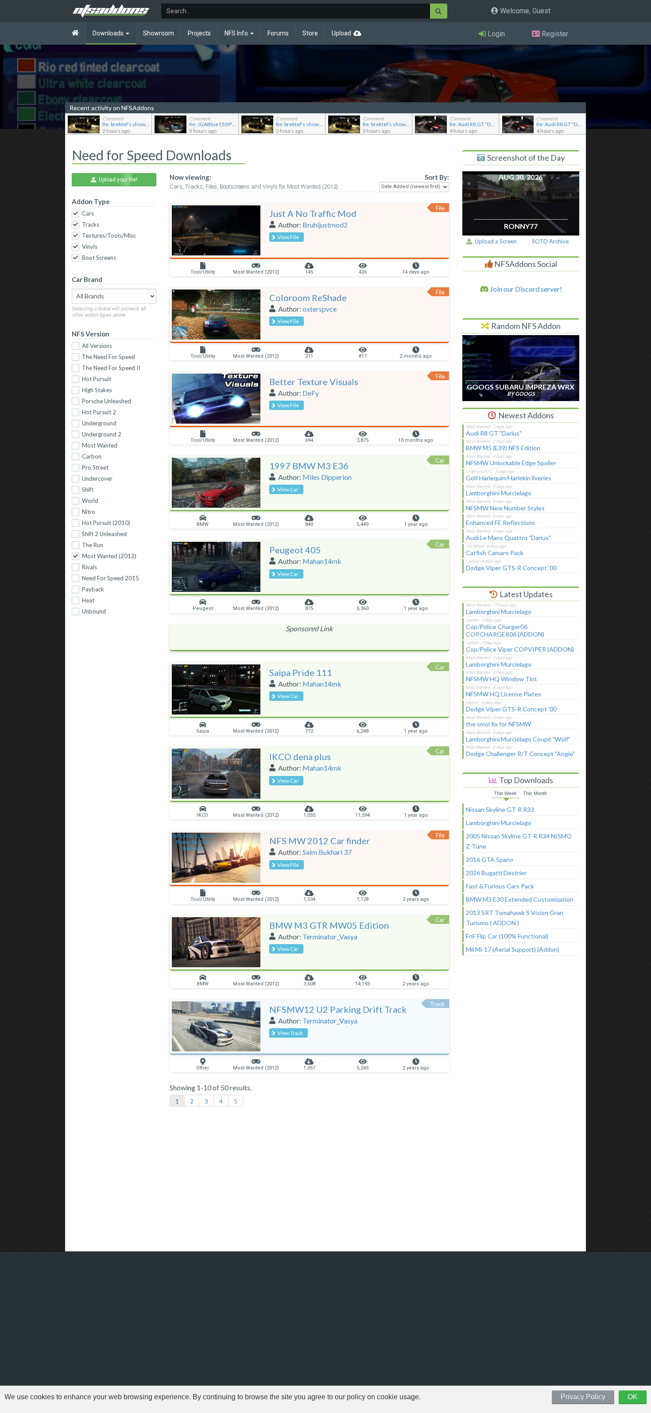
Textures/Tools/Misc (109, 235)
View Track (289, 1033)
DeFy (310, 393)
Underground (99, 423)
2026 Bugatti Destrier (496, 872)
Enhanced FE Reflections (500, 522)
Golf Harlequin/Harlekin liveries (508, 478)
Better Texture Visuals (313, 381)
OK (633, 1397)
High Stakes (97, 390)
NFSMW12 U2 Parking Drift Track (338, 1009)
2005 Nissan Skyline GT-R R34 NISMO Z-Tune (519, 841)
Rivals (89, 567)
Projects (199, 33)
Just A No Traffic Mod (312, 213)
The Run (92, 544)
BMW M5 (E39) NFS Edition (503, 448)
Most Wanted (99, 445)
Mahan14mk (321, 561)
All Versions (97, 345)
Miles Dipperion (327, 477)
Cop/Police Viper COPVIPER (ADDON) (520, 649)
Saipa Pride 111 (300, 672)
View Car (286, 489)
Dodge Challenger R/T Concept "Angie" (520, 753)
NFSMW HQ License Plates (503, 694)
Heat (88, 600)
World (90, 500)
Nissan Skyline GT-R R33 (500, 809)
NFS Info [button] (237, 33)
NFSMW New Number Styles (505, 508)
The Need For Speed (108, 356)
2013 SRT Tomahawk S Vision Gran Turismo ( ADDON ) (514, 918)
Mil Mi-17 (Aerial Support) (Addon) (512, 949)
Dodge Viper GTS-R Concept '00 (511, 567)
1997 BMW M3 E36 (309, 465)
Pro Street (95, 467)
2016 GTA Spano (489, 859)
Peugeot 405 (295, 549)
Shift (87, 489)
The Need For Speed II (111, 367)
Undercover (97, 478)
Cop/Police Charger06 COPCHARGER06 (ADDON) (505, 630)
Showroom (158, 33)
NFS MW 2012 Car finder (319, 840)
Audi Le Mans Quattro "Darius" (508, 537)
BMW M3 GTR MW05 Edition (329, 925)
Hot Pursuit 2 (99, 412)
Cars (88, 213)
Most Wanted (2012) (109, 556)
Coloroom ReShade (308, 297)
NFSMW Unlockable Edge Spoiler (511, 463)
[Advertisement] (520, 1107)
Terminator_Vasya (329, 936)
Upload (341, 33)
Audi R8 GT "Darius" (494, 433)
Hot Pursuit (96, 378)
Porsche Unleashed (106, 401)
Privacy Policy (583, 1397)
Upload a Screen (494, 241)
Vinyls (89, 246)
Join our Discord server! (525, 289)
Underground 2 (101, 434)
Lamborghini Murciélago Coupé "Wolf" (518, 739)
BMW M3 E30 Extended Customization (520, 899)
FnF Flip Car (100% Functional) (507, 936)
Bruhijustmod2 (325, 224)
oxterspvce (319, 309)
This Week (505, 793)
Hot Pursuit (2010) (106, 522)
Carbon (91, 456)
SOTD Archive (550, 241)
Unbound (94, 611)
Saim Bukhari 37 (327, 852)
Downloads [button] (109, 33)
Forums (278, 33)
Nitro (88, 511)
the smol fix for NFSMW (498, 724)
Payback (93, 589)
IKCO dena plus (300, 756)
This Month (535, 793)
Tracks (90, 224)
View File (287, 237)
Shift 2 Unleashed (104, 533)
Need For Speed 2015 (110, 578)
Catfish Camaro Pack (494, 552)
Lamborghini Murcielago (498, 493)
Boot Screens (99, 257)
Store (310, 33)
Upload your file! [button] (116, 180)
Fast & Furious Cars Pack (500, 886)
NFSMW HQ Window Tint (501, 679)
